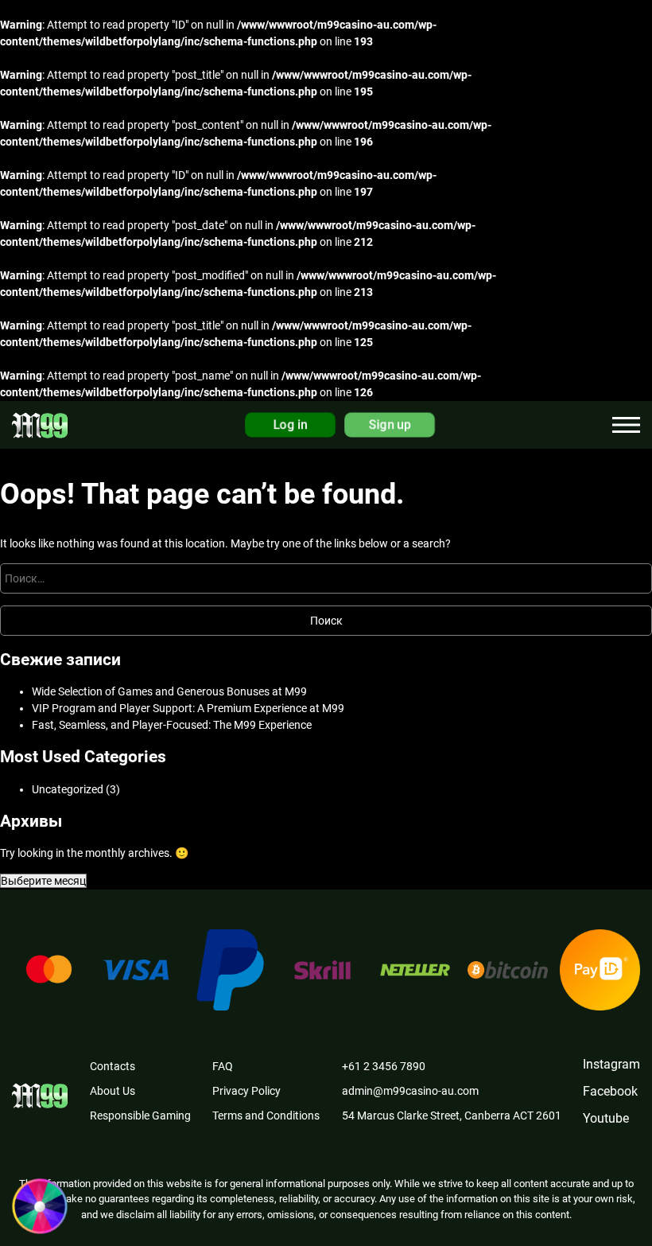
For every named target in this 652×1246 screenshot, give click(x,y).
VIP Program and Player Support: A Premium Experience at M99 (188, 708)
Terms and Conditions (266, 1115)
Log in (290, 425)
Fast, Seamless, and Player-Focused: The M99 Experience (172, 724)
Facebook (610, 1091)
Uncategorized (67, 789)
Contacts (112, 1066)
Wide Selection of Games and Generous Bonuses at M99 (169, 691)
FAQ (222, 1066)
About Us (112, 1090)
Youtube (606, 1118)
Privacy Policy (246, 1090)
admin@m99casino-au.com (410, 1090)
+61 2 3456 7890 (383, 1066)
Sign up (390, 425)
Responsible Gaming (140, 1115)
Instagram (611, 1064)
